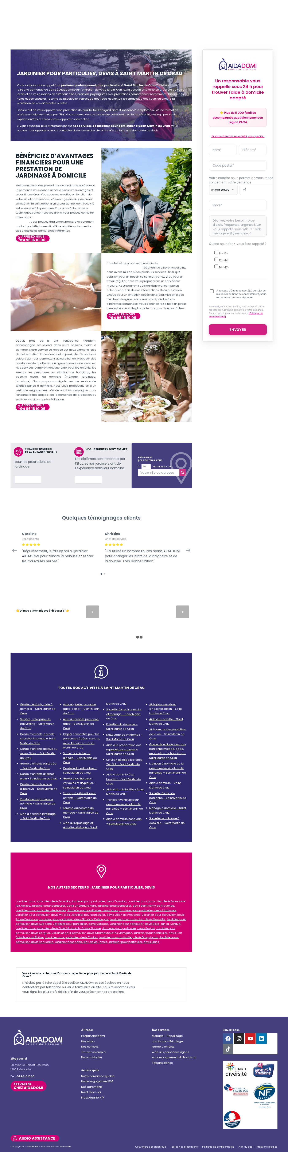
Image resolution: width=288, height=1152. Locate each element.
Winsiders (65, 1146)
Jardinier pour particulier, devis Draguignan (128, 937)
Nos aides (88, 1041)
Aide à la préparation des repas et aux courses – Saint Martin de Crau (123, 749)
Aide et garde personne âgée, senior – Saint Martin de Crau (81, 708)
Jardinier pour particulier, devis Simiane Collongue (73, 919)
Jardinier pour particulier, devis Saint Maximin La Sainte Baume (58, 928)
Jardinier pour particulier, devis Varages (80, 924)
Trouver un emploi (93, 1052)
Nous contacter (91, 1057)
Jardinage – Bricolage (167, 1041)
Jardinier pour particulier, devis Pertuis (81, 942)
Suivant (182, 611)
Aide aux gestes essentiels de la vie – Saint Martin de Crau (167, 733)
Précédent (92, 611)
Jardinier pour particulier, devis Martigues (147, 910)
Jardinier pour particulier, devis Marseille (137, 919)
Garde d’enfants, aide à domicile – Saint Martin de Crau (37, 708)
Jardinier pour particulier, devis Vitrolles (43, 915)
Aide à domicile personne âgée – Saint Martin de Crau (81, 723)
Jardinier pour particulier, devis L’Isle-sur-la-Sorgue (145, 924)
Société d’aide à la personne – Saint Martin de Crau (167, 797)
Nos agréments (91, 1087)
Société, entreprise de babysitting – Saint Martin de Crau (37, 723)
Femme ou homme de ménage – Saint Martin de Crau (80, 812)
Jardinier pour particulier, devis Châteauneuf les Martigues (92, 933)
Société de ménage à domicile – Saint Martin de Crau (167, 822)
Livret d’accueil (91, 1092)
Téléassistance (162, 1063)
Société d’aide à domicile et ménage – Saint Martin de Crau (123, 713)
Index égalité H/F (92, 1098)
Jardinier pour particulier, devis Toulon (71, 937)
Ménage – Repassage (167, 1036)
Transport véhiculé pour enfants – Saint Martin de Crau (80, 797)
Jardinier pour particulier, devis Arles (41, 910)
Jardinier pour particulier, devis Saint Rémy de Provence (135, 906)
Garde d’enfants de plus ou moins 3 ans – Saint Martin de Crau (38, 753)
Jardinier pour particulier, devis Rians (133, 942)
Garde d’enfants (163, 1047)
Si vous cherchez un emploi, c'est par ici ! (237, 136)
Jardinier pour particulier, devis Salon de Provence (106, 915)
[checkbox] (238, 259)
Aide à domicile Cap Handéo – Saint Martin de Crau (123, 779)
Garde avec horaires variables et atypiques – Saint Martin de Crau (79, 783)
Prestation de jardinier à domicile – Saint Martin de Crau (37, 803)
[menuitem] (150, 1147)
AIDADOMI (32, 1146)
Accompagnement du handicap (174, 1057)
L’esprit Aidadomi (93, 1036)
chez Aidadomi (28, 1086)
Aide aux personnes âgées (170, 1052)
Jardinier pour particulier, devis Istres (92, 910)
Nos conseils (89, 1047)
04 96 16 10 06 (25, 1076)
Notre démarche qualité (97, 1076)
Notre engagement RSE (97, 1081)
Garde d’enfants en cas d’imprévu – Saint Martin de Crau (38, 788)
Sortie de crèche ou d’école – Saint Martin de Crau (80, 757)
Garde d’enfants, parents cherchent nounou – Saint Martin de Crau (37, 738)
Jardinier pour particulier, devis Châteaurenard (63, 906)
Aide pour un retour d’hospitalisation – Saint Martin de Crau (165, 708)
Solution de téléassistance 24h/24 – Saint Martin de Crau (124, 764)
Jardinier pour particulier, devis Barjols (128, 928)
